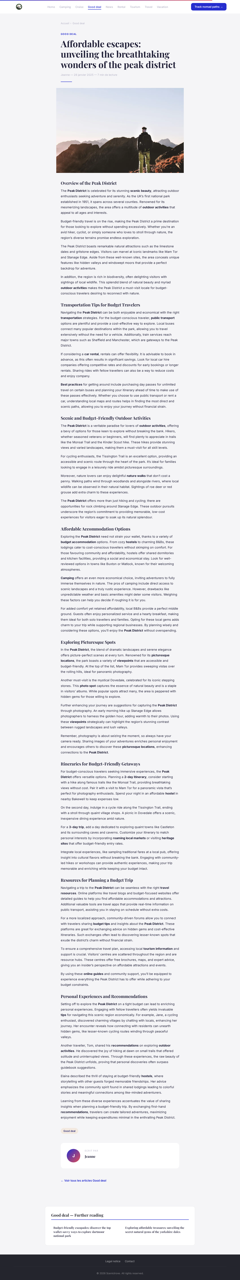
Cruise (79, 6)
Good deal (94, 6)
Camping (65, 6)
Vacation (162, 6)
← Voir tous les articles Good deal (83, 1180)
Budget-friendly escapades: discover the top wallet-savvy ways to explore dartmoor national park (82, 1232)
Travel (148, 6)
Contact (130, 1261)
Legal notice (112, 1261)
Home (51, 6)
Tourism (135, 6)
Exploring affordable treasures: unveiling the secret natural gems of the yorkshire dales (154, 1229)
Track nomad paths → (209, 6)
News (109, 6)
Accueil (65, 23)
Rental (121, 6)
